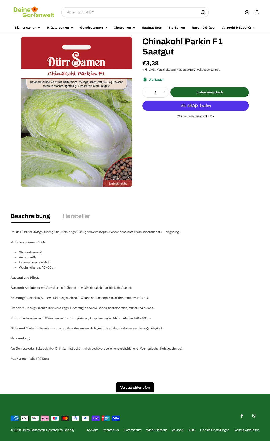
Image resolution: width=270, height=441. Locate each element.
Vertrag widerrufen (246, 430)
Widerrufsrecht (156, 430)
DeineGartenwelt (33, 430)
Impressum (111, 430)
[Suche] (202, 12)
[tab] (30, 217)
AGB (191, 430)
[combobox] (135, 12)
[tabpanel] (135, 295)
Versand (177, 430)
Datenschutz (132, 430)
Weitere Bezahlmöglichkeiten (195, 116)
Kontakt (92, 430)
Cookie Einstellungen (214, 430)
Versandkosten (166, 69)
